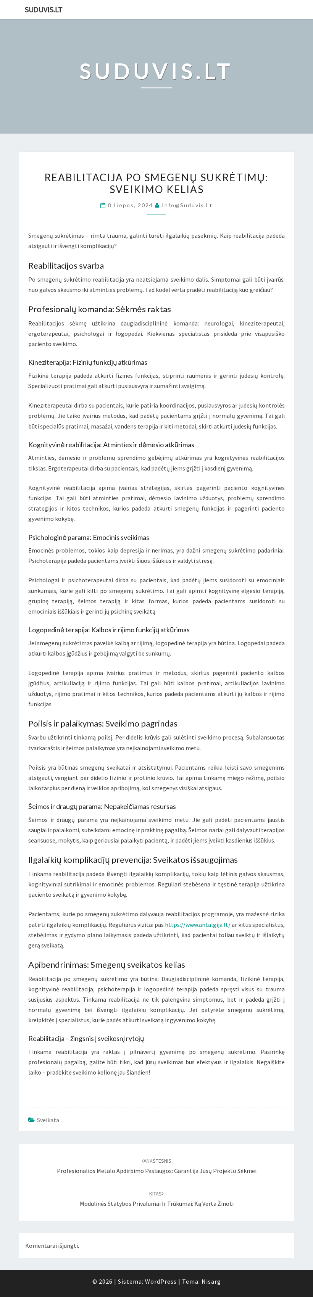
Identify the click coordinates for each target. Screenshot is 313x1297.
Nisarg (211, 1281)
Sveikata (48, 1120)
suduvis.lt (44, 9)
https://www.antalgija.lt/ (198, 924)
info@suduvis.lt (187, 205)
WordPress (161, 1281)
